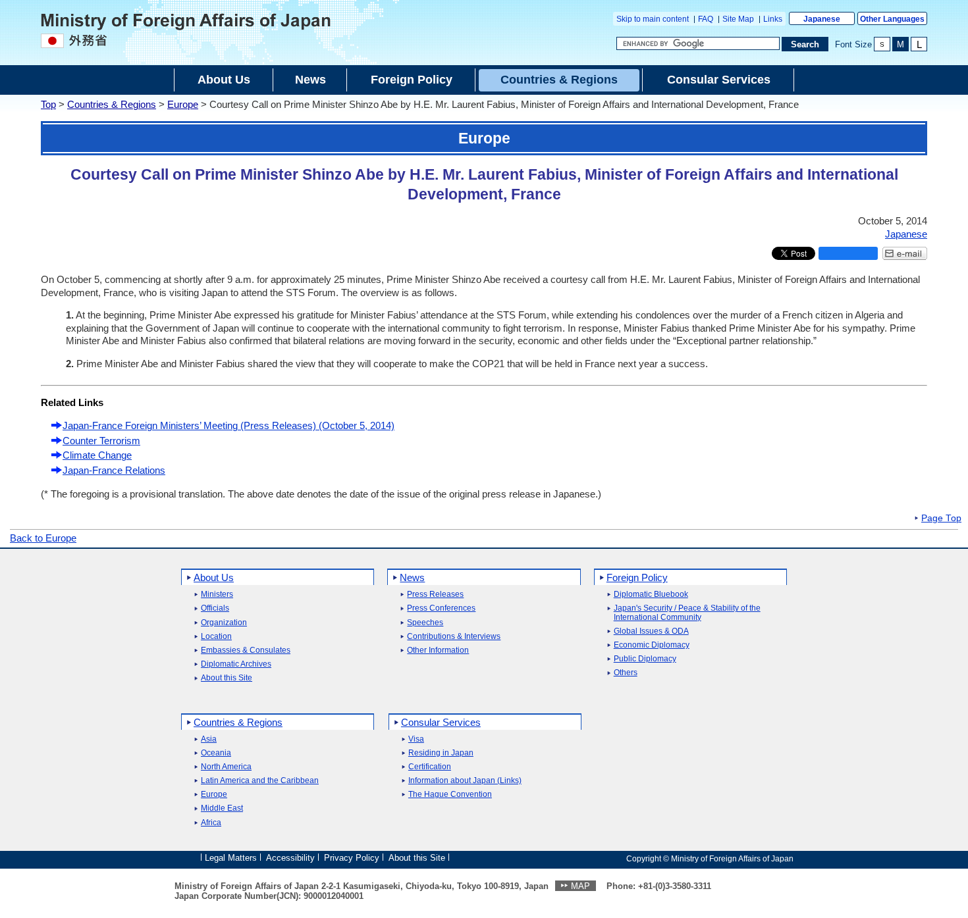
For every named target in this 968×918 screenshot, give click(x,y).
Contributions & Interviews (453, 636)
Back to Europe (43, 538)
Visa (416, 739)
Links (772, 19)
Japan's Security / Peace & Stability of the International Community (687, 612)
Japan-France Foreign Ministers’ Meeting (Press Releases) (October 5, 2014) (228, 425)
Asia (209, 739)
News (412, 577)
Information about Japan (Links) (465, 781)
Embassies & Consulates (245, 650)
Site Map (738, 19)
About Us (214, 577)
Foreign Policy (637, 577)
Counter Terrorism (101, 440)
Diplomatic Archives (236, 664)
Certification (429, 767)
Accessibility (290, 858)
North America (226, 767)
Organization (224, 623)
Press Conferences (441, 608)
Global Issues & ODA (651, 631)
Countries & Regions (111, 104)
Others (625, 673)
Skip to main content (652, 19)
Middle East (222, 808)
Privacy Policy (351, 858)
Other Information (438, 650)
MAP (580, 886)
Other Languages (892, 19)
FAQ (705, 19)
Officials (215, 608)
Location (216, 636)
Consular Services (441, 722)
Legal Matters (231, 858)
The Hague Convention (450, 794)
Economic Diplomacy (651, 645)
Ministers (217, 594)
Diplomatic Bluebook (651, 594)
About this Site (226, 678)
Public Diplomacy (645, 659)
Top (48, 104)
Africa (211, 823)
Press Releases (435, 594)
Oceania (216, 753)
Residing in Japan (440, 753)
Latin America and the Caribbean (260, 781)
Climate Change (97, 455)
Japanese (821, 19)
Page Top (941, 518)
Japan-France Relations (114, 470)
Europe (182, 104)
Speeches (425, 623)
